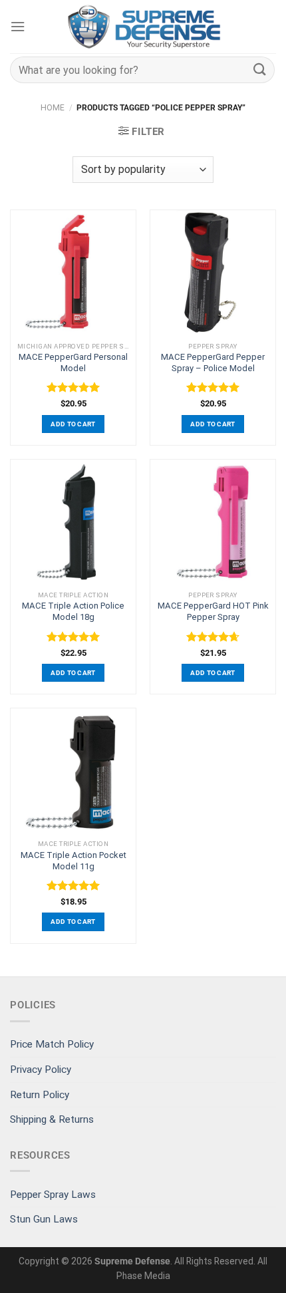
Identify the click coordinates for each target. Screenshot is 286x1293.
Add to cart (73, 424)
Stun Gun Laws (44, 1219)
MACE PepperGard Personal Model (73, 362)
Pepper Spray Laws (53, 1195)
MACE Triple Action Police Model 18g (73, 611)
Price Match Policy (52, 1044)
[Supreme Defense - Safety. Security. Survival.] (145, 26)
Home (53, 107)
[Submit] (260, 69)
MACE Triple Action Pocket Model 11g (73, 860)
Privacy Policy (40, 1070)
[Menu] (17, 27)
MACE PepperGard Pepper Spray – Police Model (213, 362)
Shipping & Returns (52, 1119)
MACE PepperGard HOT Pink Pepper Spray (213, 611)
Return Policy (39, 1095)
